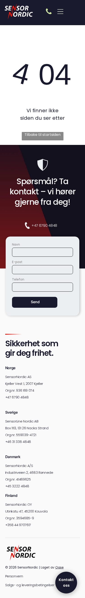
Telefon (18, 279)
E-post (17, 262)
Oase (59, 567)
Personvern (14, 576)
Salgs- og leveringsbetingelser (29, 585)
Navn (16, 244)
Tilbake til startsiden (42, 134)
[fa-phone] (48, 14)
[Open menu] (60, 11)
